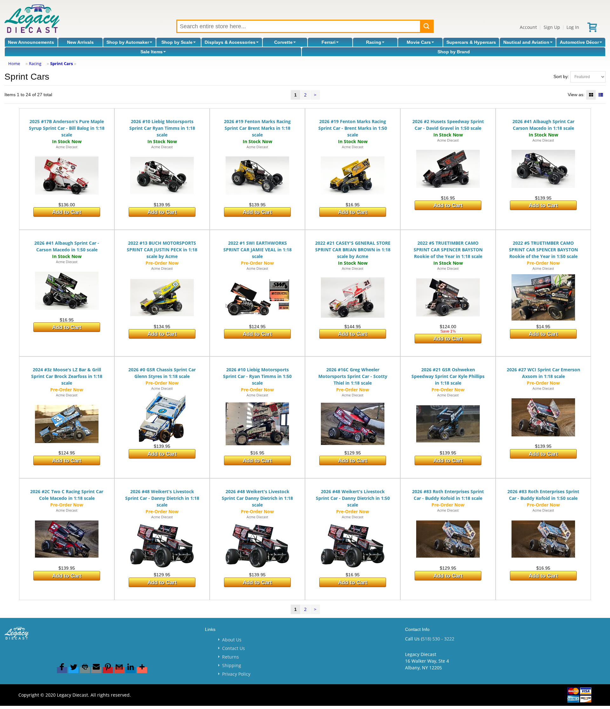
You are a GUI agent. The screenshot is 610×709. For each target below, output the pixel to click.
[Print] (85, 670)
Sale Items (151, 51)
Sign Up (552, 27)
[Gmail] (119, 670)
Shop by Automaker (127, 42)
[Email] (96, 670)
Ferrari (329, 42)
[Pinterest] (108, 670)
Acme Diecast (67, 146)
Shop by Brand (453, 51)
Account (528, 27)
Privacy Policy (236, 674)
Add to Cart (66, 212)
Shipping (231, 665)
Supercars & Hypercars (471, 42)
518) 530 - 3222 (438, 639)
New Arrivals (80, 42)
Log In (572, 27)
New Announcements (31, 42)
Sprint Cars (61, 63)
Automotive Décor (579, 42)
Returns (230, 657)
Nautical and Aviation (526, 42)
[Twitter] (73, 670)
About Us (231, 640)
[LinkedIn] (130, 670)
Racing (373, 42)
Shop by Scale (177, 42)
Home (14, 63)
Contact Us (233, 648)
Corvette (283, 42)
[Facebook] (62, 670)
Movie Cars (419, 42)
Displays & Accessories (230, 42)
